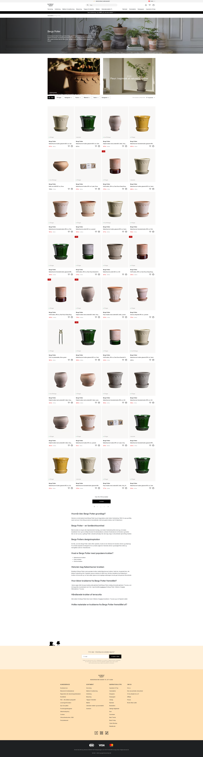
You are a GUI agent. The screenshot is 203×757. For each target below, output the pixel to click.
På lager (59, 97)
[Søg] (87, 5)
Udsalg (111, 699)
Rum (110, 711)
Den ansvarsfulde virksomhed (135, 691)
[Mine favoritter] (150, 5)
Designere (104, 97)
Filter (52, 97)
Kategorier (67, 97)
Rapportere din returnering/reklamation (70, 694)
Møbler (98, 9)
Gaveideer (112, 714)
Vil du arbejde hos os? (133, 694)
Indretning (58, 9)
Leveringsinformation (65, 702)
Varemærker (132, 9)
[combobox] (151, 1)
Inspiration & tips (150, 9)
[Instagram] (101, 733)
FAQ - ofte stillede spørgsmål (67, 699)
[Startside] (51, 5)
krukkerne (103, 587)
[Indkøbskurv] (153, 5)
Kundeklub (63, 696)
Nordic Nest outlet (132, 702)
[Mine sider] (146, 5)
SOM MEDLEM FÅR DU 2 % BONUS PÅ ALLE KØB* (102, 1)
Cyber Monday (113, 723)
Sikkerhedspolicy (64, 711)
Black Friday (112, 720)
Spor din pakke (64, 705)
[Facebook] (96, 733)
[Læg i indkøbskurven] (72, 146)
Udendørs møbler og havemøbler (95, 705)
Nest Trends (112, 717)
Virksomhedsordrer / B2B (67, 717)
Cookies (62, 714)
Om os (129, 688)
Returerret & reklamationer (67, 691)
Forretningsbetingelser (66, 708)
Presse (129, 699)
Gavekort (88, 708)
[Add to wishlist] (69, 146)
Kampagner (141, 9)
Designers (112, 694)
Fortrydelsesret (64, 720)
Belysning (79, 9)
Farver (77, 97)
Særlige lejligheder (114, 708)
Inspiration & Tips (113, 688)
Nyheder (125, 9)
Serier (95, 97)
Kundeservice (64, 688)
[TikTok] (106, 733)
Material (86, 97)
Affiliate (129, 696)
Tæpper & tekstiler (89, 9)
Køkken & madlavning (68, 9)
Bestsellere (112, 705)
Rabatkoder (112, 726)
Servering (50, 9)
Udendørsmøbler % (107, 9)
